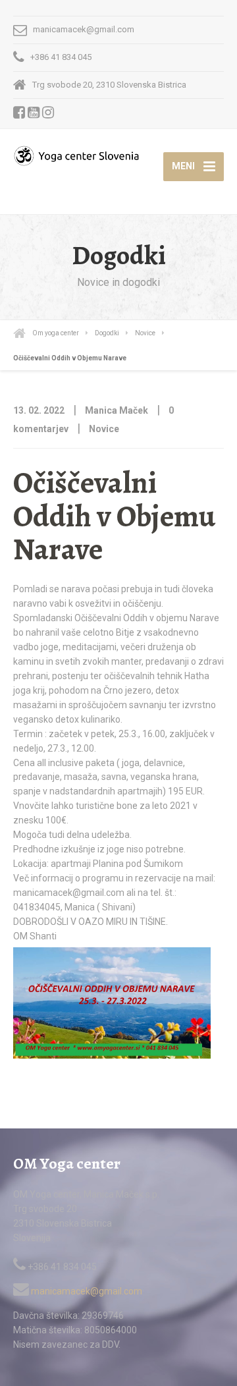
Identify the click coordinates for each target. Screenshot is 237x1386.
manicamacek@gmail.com (85, 1291)
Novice (104, 429)
